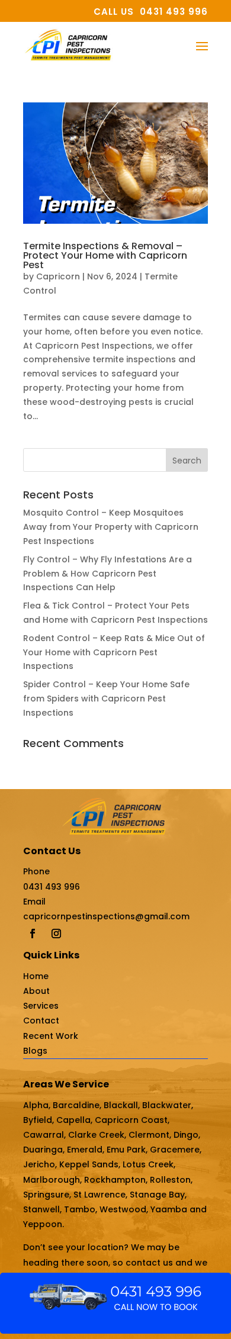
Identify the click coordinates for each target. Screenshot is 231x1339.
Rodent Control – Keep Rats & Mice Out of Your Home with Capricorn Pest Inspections (114, 652)
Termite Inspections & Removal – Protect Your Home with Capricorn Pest (105, 255)
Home (36, 976)
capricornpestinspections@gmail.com (106, 916)
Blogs (35, 1051)
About (36, 991)
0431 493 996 (51, 887)
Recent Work (50, 1036)
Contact (41, 1020)
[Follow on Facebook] (32, 933)
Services (41, 1006)
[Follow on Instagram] (56, 933)
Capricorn (58, 276)
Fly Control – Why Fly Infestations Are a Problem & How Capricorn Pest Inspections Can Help (107, 573)
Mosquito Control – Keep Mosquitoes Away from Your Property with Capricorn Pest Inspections (110, 527)
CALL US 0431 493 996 (151, 11)
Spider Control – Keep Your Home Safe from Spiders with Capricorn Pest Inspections (106, 698)
